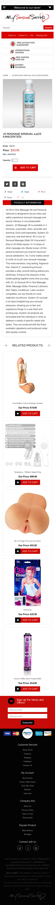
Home (5, 75)
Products (27, 753)
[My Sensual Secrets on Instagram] (23, 184)
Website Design (23, 868)
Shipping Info (41, 35)
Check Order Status (27, 781)
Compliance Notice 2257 (20, 862)
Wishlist (27, 789)
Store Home (27, 749)
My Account (27, 778)
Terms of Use (27, 813)
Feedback (28, 761)
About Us (12, 35)
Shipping (27, 757)
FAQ (31, 35)
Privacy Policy (27, 810)
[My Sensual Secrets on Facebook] (15, 184)
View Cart (27, 793)
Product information (27, 202)
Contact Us (22, 35)
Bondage (27, 834)
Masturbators (27, 830)
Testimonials (27, 817)
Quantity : (7, 160)
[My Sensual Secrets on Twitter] (7, 184)
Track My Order (27, 785)
